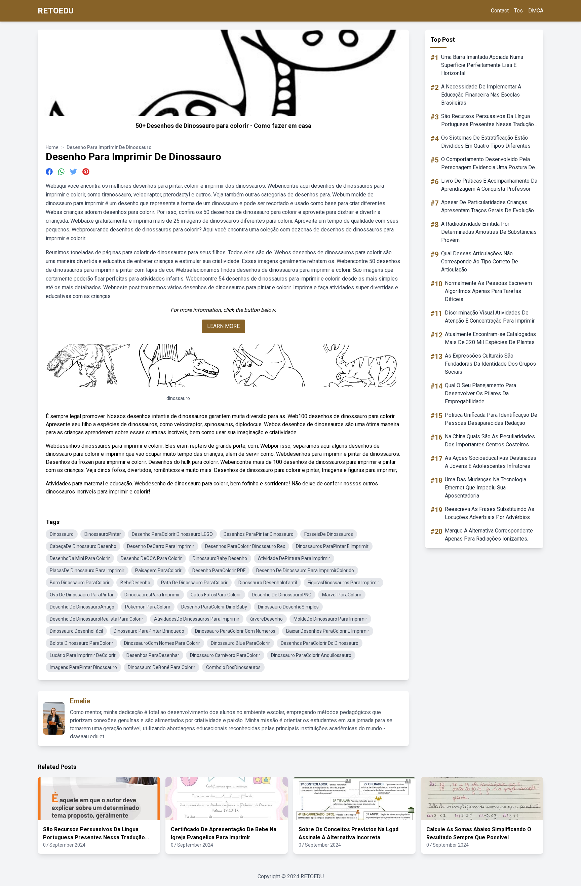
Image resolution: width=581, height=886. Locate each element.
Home (52, 147)
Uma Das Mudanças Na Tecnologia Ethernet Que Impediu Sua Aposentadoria (485, 487)
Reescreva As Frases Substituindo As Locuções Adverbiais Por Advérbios (489, 513)
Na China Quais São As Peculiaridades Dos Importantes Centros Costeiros (490, 440)
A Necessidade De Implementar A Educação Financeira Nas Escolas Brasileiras (481, 94)
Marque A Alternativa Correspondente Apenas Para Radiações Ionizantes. (489, 534)
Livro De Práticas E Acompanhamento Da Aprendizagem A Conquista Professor (489, 185)
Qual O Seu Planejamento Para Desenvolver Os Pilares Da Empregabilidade (480, 393)
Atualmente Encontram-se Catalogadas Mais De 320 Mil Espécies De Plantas (490, 338)
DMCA (535, 10)
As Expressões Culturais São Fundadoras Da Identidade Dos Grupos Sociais (490, 364)
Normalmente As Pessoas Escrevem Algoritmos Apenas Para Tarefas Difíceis (488, 291)
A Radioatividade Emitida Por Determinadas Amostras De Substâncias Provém (489, 232)
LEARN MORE (223, 326)
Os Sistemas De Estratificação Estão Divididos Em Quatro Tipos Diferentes (486, 142)
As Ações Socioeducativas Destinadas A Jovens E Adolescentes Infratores (490, 462)
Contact (500, 10)
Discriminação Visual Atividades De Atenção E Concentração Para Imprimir (490, 316)
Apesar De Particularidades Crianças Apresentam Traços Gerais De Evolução (487, 206)
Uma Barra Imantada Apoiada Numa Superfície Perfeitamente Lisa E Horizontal (482, 65)
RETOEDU (56, 10)
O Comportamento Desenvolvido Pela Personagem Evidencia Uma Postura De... (489, 163)
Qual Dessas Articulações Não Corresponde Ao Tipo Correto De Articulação (479, 261)
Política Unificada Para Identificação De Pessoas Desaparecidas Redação (491, 419)
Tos (518, 10)
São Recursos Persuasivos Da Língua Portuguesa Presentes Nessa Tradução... (489, 120)
